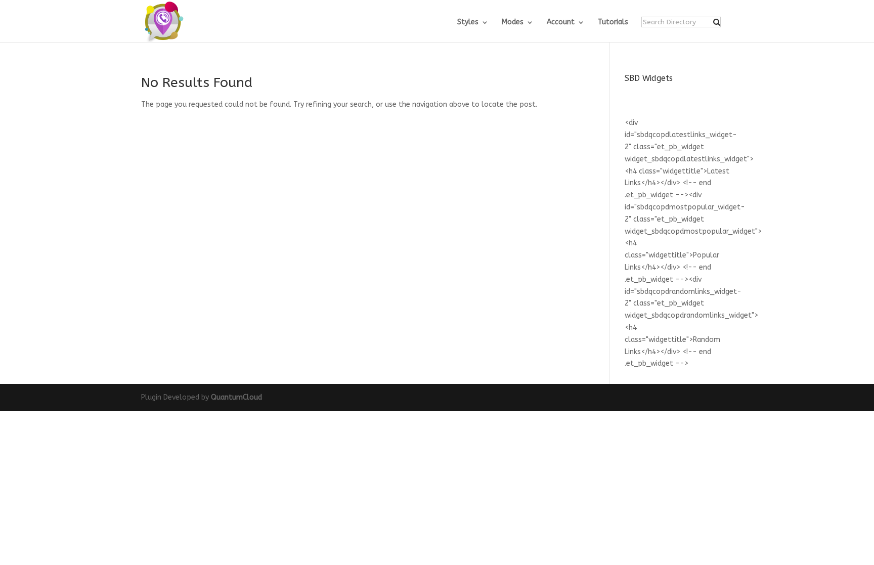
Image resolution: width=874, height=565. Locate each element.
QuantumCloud (236, 397)
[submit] (717, 22)
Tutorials (613, 22)
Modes (512, 22)
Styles (467, 22)
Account (561, 22)
